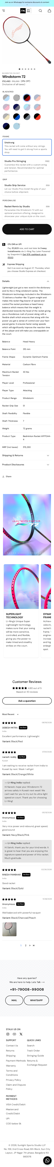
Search (30, 1045)
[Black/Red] (27, 97)
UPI (7, 1118)
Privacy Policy (13, 1079)
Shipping (11, 1055)
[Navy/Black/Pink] (6, 126)
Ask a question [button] (27, 700)
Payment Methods (16, 1060)
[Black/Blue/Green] (6, 97)
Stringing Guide (35, 1055)
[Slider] (19, 69)
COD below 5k (13, 1123)
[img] (9, 723)
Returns (10, 1050)
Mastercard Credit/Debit (13, 1111)
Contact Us (12, 1045)
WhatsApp (36, 1000)
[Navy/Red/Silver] (37, 107)
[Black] (16, 97)
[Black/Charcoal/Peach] (27, 116)
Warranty (11, 1065)
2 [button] (25, 945)
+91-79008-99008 (27, 989)
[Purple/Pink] (6, 107)
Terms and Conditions (12, 1072)
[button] (3, 11)
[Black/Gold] (6, 116)
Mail (14, 1000)
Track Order (33, 1050)
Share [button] (8, 476)
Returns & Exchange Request (37, 1062)
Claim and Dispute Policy (16, 1086)
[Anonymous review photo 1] (9, 929)
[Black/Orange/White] (37, 116)
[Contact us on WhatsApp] (47, 1160)
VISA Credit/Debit (16, 1104)
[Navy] (16, 126)
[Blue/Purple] (27, 107)
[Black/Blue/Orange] (16, 116)
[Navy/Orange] (37, 97)
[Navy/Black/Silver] (16, 107)
